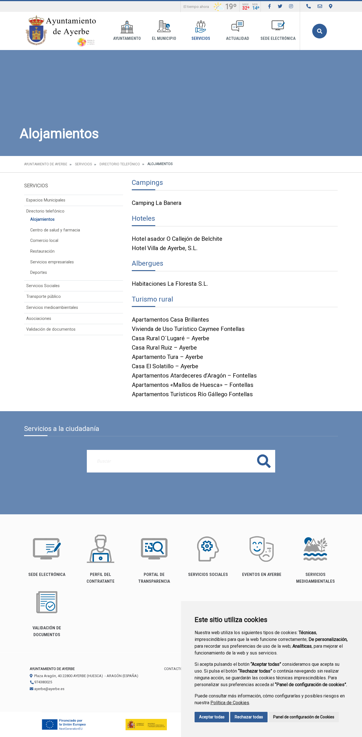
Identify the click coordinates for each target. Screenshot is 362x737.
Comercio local (44, 240)
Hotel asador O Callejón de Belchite (177, 238)
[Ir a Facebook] (269, 6)
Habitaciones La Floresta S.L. (170, 283)
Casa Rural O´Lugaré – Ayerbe (170, 338)
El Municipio (164, 38)
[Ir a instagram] (291, 6)
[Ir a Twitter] (280, 6)
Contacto (173, 669)
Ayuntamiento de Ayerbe (45, 164)
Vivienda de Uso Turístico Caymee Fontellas (188, 329)
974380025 (42, 682)
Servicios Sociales (43, 285)
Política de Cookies (229, 702)
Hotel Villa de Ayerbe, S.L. (165, 248)
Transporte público (43, 296)
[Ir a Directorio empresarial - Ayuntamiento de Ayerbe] (308, 6)
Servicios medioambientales (52, 307)
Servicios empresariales (52, 262)
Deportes (38, 272)
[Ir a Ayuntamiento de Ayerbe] (61, 31)
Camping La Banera (157, 203)
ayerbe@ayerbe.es (48, 689)
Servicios (200, 38)
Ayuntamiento (127, 38)
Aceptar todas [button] (212, 717)
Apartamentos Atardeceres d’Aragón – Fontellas (194, 375)
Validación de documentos (51, 329)
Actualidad (237, 38)
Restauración (42, 251)
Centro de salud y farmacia (55, 230)
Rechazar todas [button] (249, 717)
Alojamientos (42, 219)
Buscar (319, 31)
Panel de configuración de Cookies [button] (303, 717)
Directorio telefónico (120, 164)
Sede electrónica (278, 38)
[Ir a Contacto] (320, 6)
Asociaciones (38, 318)
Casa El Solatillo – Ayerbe (165, 366)
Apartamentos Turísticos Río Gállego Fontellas (192, 394)
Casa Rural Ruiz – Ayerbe (164, 347)
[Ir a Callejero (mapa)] (330, 6)
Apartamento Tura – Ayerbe (167, 357)
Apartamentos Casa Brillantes (170, 319)
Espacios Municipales (45, 200)
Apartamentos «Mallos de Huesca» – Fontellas (192, 384)
